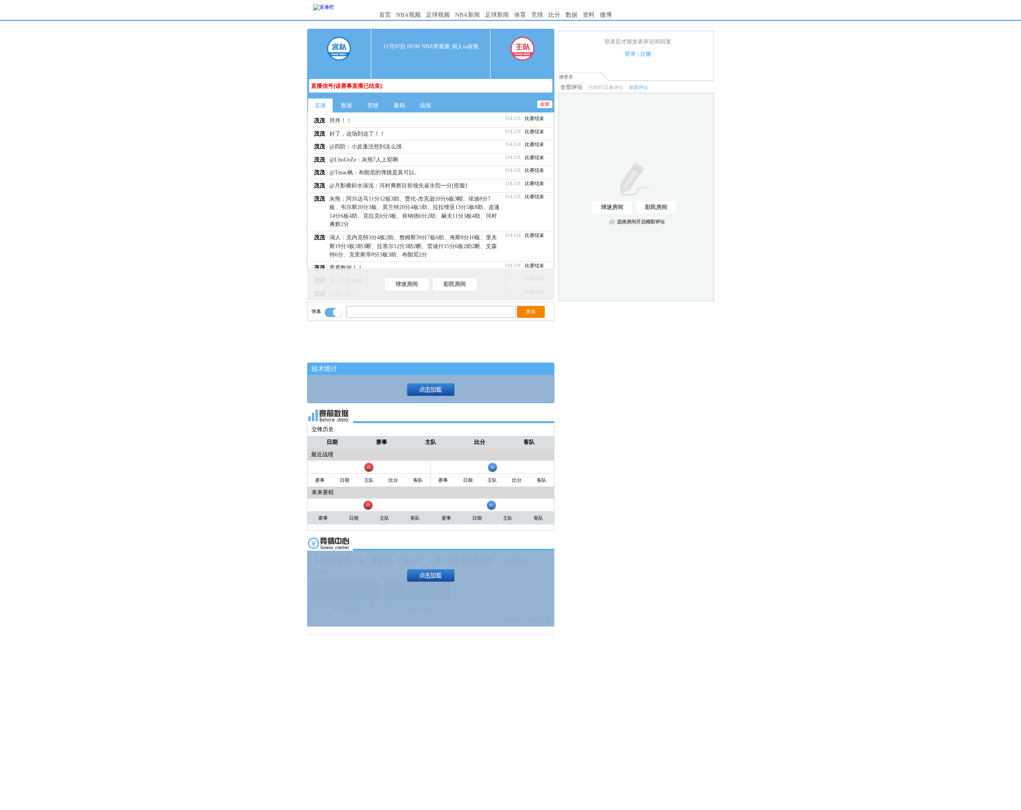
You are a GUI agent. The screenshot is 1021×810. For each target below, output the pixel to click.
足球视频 (438, 15)
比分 (554, 15)
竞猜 (537, 15)
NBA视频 (408, 15)
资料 (589, 15)
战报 (425, 105)
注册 (645, 54)
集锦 (399, 105)
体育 (520, 15)
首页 (385, 15)
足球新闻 (497, 15)
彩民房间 (454, 284)
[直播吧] (323, 7)
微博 (606, 15)
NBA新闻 (467, 15)
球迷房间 (407, 284)
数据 (572, 15)
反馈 (545, 104)
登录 (630, 54)
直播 (320, 105)
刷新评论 (638, 87)
